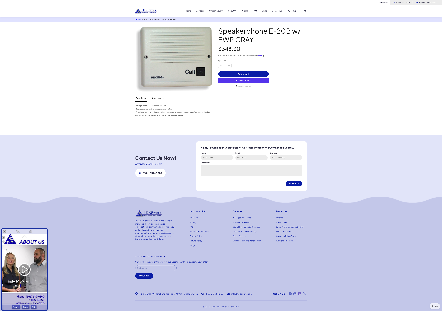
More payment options (244, 86)
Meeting (279, 217)
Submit (292, 184)
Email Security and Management (247, 240)
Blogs (192, 245)
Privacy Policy (196, 236)
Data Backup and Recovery (245, 231)
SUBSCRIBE (144, 276)
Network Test (282, 222)
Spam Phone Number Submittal (290, 227)
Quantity (222, 60)
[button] (289, 10)
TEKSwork (215, 306)
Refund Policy (196, 240)
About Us (194, 217)
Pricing (193, 222)
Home (138, 19)
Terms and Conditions (199, 231)
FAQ (192, 227)
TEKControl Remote (284, 240)
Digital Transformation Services (246, 227)
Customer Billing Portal (286, 236)
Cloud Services (239, 236)
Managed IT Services (242, 217)
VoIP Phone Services (241, 222)
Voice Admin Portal (284, 231)
